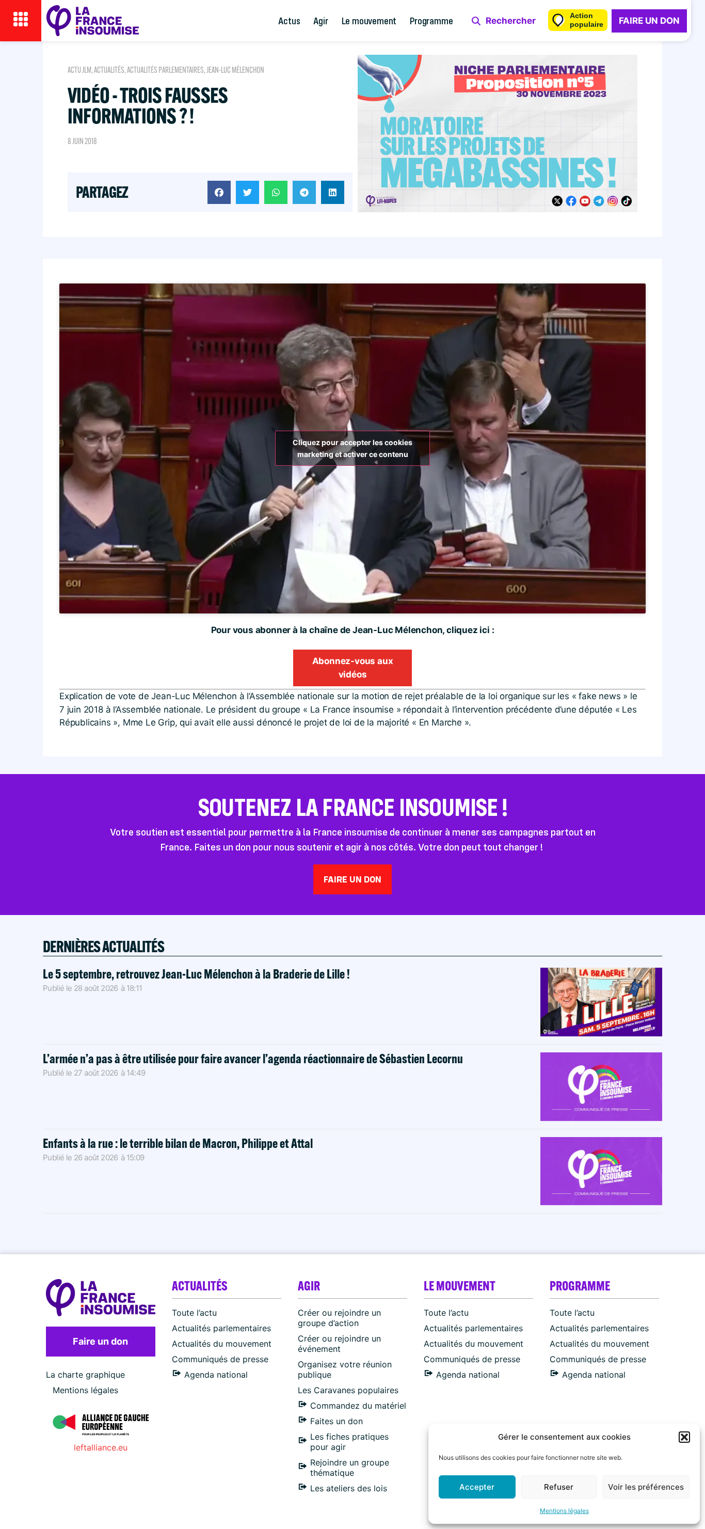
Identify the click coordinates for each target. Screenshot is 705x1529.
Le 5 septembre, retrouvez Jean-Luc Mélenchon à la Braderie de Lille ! (196, 974)
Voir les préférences (646, 1487)
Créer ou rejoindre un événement (339, 1343)
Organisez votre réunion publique (345, 1369)
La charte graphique (85, 1374)
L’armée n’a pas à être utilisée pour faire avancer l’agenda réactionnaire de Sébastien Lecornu (253, 1058)
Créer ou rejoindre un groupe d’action (339, 1317)
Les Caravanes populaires (348, 1390)
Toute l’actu (194, 1312)
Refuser (558, 1487)
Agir (320, 20)
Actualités (109, 70)
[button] (684, 1437)
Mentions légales (564, 1511)
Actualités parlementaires (165, 70)
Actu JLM (79, 70)
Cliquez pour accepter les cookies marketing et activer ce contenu (352, 448)
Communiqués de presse (220, 1359)
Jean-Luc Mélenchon (235, 70)
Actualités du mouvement (221, 1343)
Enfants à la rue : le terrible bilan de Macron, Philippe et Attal (178, 1143)
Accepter (476, 1487)
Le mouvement (369, 20)
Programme (431, 20)
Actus (289, 20)
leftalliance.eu (100, 1447)
